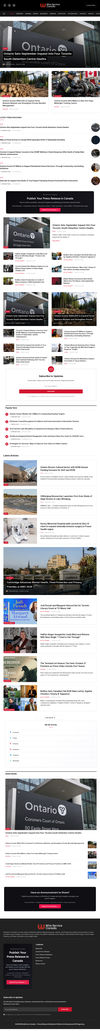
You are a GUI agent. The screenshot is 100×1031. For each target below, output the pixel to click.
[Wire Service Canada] (50, 5)
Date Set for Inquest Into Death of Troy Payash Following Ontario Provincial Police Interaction (39, 181)
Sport (2, 136)
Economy (10, 578)
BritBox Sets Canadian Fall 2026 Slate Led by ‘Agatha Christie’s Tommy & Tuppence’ (79, 256)
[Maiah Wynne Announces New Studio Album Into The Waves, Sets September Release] (57, 281)
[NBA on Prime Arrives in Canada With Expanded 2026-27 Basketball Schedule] (95, 140)
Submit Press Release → (50, 210)
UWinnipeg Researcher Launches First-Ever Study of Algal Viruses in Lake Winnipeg (66, 497)
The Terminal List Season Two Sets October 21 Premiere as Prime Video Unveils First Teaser (63, 664)
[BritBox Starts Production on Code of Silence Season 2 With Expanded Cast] (8, 281)
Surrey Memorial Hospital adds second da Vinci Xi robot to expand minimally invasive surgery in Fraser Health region (66, 526)
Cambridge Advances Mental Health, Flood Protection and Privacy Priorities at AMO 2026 (38, 864)
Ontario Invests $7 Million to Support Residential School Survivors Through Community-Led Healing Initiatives (42, 167)
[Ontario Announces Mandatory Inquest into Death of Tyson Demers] (57, 360)
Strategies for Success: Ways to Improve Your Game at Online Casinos (38, 444)
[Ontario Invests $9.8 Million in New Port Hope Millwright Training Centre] (76, 84)
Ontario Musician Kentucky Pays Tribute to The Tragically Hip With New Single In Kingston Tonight (79, 347)
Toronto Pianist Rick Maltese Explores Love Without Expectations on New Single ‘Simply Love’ (31, 268)
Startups (62, 13)
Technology (73, 13)
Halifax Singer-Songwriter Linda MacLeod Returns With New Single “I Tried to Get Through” (31, 256)
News (5, 48)
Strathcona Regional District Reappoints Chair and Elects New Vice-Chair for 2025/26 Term (47, 436)
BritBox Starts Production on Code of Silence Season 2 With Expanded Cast (29, 281)
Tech (5, 484)
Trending (19, 13)
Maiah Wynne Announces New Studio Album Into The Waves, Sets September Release (78, 281)
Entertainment (20, 260)
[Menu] (4, 14)
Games (66, 352)
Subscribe (91, 5)
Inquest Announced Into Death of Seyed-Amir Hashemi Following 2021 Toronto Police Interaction (31, 360)
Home (11, 13)
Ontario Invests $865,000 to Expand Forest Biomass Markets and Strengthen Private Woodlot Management (24, 103)
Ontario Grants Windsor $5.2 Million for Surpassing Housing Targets (37, 414)
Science (83, 13)
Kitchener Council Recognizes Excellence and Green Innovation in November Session (44, 421)
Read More (56, 241)
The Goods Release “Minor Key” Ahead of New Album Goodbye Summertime (79, 268)
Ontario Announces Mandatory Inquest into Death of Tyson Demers (79, 360)
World (35, 13)
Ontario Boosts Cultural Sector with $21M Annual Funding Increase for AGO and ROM (64, 468)
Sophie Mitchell (10, 64)
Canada (28, 13)
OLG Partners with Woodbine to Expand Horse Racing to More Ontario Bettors (41, 429)
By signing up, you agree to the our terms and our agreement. (52, 396)
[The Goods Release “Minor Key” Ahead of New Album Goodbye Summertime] (57, 268)
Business (44, 13)
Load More (49, 717)
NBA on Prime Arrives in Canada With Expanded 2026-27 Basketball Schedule (32, 140)
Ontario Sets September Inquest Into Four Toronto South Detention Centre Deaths (34, 127)
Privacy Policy (63, 396)
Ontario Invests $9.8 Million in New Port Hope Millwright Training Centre (73, 102)
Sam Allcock (15, 424)
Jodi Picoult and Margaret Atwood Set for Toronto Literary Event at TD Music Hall (64, 607)
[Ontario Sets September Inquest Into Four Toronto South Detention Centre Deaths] (50, 44)
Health (91, 13)
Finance (53, 13)
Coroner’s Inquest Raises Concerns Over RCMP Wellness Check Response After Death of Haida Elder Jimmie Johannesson (42, 153)
